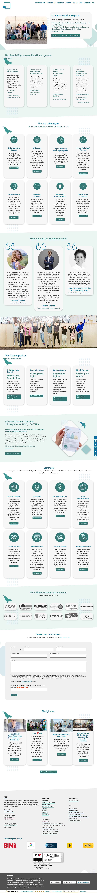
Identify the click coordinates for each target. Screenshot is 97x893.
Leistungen (38, 2)
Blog (80, 2)
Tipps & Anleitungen (75, 814)
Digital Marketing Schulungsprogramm (60, 150)
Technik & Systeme (37, 370)
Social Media (46, 804)
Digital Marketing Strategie (14, 149)
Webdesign (37, 148)
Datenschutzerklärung (27, 681)
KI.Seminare (37, 496)
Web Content (73, 818)
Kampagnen (45, 814)
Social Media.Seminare (83, 497)
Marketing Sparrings (37, 195)
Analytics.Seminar (60, 546)
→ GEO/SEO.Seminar (59, 99)
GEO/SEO (45, 800)
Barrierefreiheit (73, 810)
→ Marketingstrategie (82, 102)
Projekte (68, 2)
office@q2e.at (8, 810)
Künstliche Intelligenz (48, 802)
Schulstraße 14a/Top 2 (10, 825)
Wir (74, 2)
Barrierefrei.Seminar (60, 496)
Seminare (50, 2)
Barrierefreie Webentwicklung (60, 195)
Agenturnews (73, 808)
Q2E (5, 797)
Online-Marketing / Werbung (83, 149)
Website (44, 810)
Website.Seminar (37, 546)
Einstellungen (55, 883)
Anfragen (87, 2)
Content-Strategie (14, 194)
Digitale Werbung (82, 370)
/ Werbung (50, 831)
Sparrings (60, 2)
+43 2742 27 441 (65, 637)
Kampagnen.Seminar (83, 546)
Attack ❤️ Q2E (37, 733)
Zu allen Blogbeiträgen (48, 772)
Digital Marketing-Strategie (13, 371)
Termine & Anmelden (12, 454)
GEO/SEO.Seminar (14, 496)
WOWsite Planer (74, 800)
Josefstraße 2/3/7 (9, 817)
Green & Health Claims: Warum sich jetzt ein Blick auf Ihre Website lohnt (14, 737)
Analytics (45, 812)
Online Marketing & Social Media (78, 816)
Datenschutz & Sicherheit (83, 195)
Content (44, 808)
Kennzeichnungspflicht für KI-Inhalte (61, 735)
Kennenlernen (74, 35)
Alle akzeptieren (83, 882)
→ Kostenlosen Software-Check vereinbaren (35, 92)
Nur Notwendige (68, 883)
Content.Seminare (14, 546)
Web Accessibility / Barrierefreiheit (52, 823)
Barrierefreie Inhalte (48, 806)
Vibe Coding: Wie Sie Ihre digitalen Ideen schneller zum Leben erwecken (83, 737)
